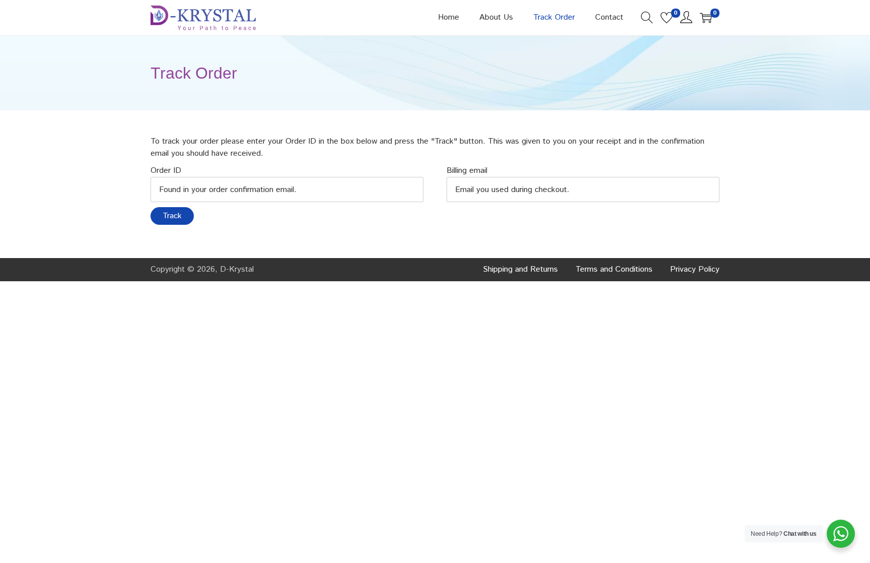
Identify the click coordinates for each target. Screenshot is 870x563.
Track (172, 216)
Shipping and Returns (520, 269)
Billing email (467, 170)
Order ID (166, 170)
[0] (667, 18)
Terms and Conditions (613, 269)
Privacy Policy (694, 269)
